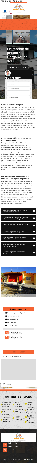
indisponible (7, 1)
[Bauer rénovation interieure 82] (18, 7)
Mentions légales (28, 459)
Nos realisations (17, 67)
